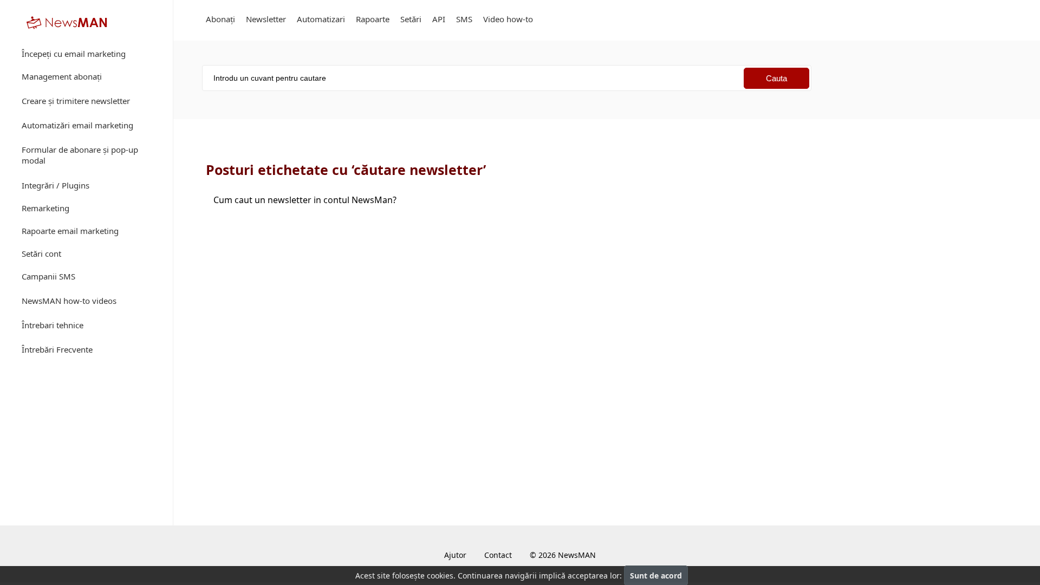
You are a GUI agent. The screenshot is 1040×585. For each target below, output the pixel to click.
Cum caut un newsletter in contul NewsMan (304, 200)
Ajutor (455, 555)
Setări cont (41, 253)
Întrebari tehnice (52, 325)
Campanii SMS (48, 276)
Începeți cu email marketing (74, 53)
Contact (498, 555)
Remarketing (45, 208)
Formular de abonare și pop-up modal (80, 155)
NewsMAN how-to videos (69, 300)
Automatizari (321, 19)
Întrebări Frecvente (57, 349)
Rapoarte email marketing (70, 230)
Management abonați (62, 76)
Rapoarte (372, 19)
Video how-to (508, 19)
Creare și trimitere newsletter (76, 100)
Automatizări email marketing (77, 125)
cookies (440, 575)
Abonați (220, 19)
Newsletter (266, 19)
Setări (410, 19)
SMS (464, 19)
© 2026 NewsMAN (563, 555)
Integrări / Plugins (55, 185)
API (438, 19)
